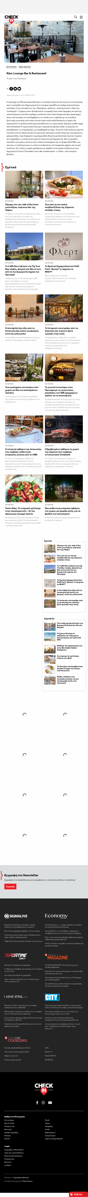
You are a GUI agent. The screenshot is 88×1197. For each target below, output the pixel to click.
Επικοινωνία (9, 1159)
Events (7, 1139)
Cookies (7, 1165)
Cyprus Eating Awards (54, 1139)
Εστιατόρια (11, 67)
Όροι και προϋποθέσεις (14, 1153)
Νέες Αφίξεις (25, 67)
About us (8, 1162)
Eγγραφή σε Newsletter (14, 1150)
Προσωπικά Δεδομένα (13, 1156)
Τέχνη (47, 1123)
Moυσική (8, 1129)
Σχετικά (10, 167)
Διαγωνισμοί (50, 1135)
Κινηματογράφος (11, 1132)
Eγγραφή (10, 886)
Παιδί (47, 1120)
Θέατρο (7, 1135)
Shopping (49, 1126)
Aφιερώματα (50, 1132)
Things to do (9, 1126)
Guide (47, 1129)
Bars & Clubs (9, 1123)
